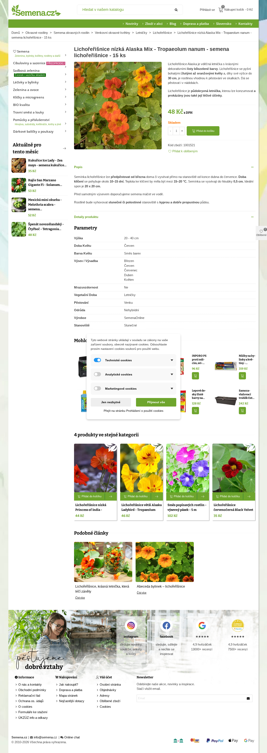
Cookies (105, 706)
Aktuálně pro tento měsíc (27, 148)
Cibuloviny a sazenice (38, 63)
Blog (173, 23)
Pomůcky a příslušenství (37, 122)
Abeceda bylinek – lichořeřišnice (161, 586)
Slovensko (223, 23)
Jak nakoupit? (68, 684)
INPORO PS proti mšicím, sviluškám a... (199, 359)
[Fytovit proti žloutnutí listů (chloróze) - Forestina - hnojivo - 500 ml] (85, 401)
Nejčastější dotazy (71, 701)
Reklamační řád (29, 695)
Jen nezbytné (110, 402)
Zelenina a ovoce (26, 90)
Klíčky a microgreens (28, 97)
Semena (37, 53)
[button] (57, 148)
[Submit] (176, 10)
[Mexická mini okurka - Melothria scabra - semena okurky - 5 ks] (18, 205)
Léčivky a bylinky (26, 82)
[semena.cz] (36, 10)
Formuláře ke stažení (32, 712)
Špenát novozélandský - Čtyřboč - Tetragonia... (46, 226)
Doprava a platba (196, 23)
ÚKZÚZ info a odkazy (33, 717)
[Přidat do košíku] (195, 375)
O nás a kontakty (30, 684)
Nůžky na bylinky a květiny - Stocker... (247, 359)
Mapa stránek (68, 695)
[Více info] (111, 496)
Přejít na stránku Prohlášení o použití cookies (133, 410)
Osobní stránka (110, 684)
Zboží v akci (153, 23)
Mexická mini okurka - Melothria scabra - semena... (45, 204)
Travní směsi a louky (28, 112)
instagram (131, 636)
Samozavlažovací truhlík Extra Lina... (247, 394)
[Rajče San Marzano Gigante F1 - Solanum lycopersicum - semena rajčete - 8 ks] (18, 185)
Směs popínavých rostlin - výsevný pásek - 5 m (187, 507)
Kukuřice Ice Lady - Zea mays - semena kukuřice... (47, 163)
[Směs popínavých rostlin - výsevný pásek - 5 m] (187, 468)
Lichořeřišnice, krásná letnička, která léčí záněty (102, 589)
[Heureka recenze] (237, 625)
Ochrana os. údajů (30, 701)
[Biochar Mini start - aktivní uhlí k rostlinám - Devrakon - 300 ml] (85, 366)
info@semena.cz (46, 737)
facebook (166, 636)
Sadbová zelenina (29, 72)
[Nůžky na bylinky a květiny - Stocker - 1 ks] (226, 366)
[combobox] (123, 10)
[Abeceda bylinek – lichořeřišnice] (165, 561)
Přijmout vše (156, 402)
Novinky (132, 23)
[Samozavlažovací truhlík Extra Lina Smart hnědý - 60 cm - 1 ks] (226, 401)
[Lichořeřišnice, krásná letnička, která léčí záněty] (103, 561)
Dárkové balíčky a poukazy (33, 131)
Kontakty (245, 23)
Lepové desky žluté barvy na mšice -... (199, 394)
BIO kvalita (21, 105)
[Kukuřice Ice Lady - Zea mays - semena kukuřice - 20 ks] (18, 165)
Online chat (72, 737)
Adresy (105, 695)
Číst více (80, 597)
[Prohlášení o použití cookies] (98, 707)
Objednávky (108, 690)
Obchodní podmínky (32, 690)
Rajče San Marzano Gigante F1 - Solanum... (45, 182)
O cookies (25, 706)
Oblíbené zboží (110, 701)
